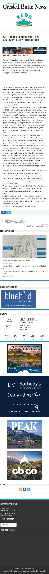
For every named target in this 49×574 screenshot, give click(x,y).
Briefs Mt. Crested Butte (35, 225)
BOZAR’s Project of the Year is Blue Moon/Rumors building (15, 221)
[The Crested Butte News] (24, 5)
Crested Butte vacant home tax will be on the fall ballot (24, 266)
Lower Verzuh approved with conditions (18, 260)
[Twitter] (28, 489)
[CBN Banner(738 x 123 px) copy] (24, 50)
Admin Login (19, 569)
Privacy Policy (29, 569)
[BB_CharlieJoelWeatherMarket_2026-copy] (18, 299)
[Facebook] (24, 489)
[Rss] (20, 489)
